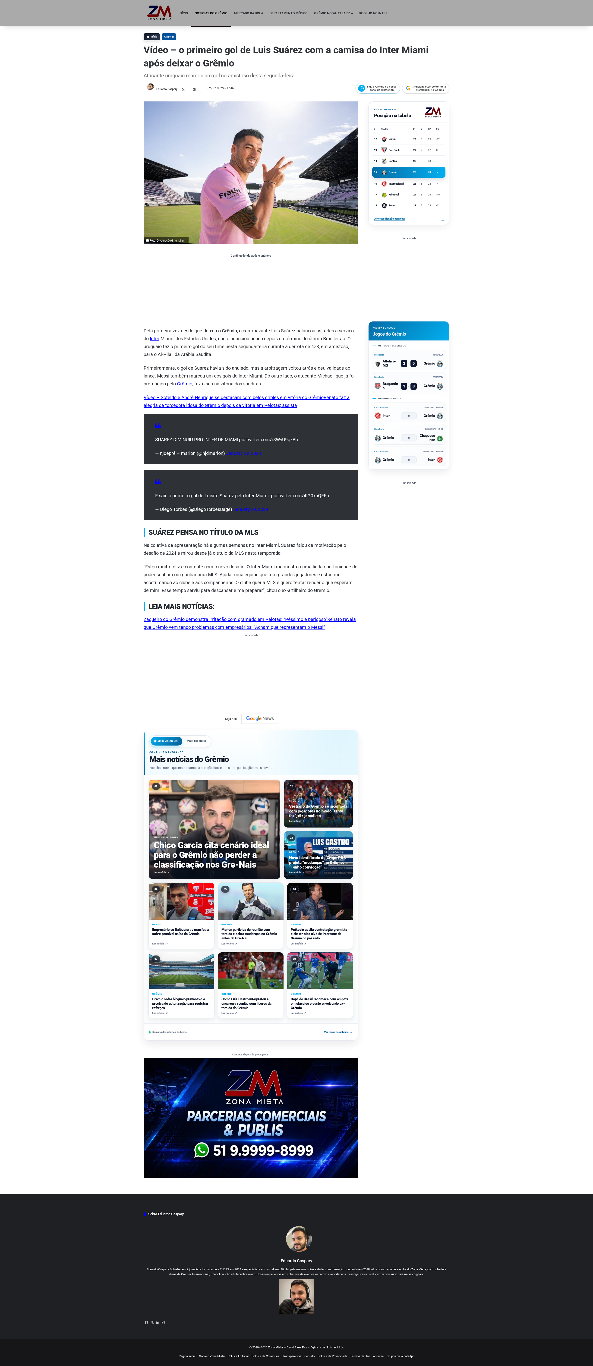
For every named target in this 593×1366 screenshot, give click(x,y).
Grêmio (169, 36)
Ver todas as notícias (338, 1032)
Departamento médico (289, 13)
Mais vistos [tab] (168, 741)
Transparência (291, 1356)
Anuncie (378, 1356)
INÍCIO (183, 13)
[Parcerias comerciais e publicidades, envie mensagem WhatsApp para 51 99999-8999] (251, 1118)
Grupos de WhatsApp (400, 1356)
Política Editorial (238, 1356)
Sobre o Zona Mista (212, 1356)
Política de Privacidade (332, 1356)
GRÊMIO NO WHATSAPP (332, 13)
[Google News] (260, 719)
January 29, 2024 (243, 453)
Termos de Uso (360, 1356)
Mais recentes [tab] (196, 741)
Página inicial (187, 1356)
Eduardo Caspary (166, 89)
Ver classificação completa (409, 218)
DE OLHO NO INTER (373, 13)
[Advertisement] (251, 292)
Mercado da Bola (248, 13)
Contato (309, 1356)
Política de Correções (265, 1356)
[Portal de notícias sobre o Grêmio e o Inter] (159, 13)
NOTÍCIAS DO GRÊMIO (211, 13)
